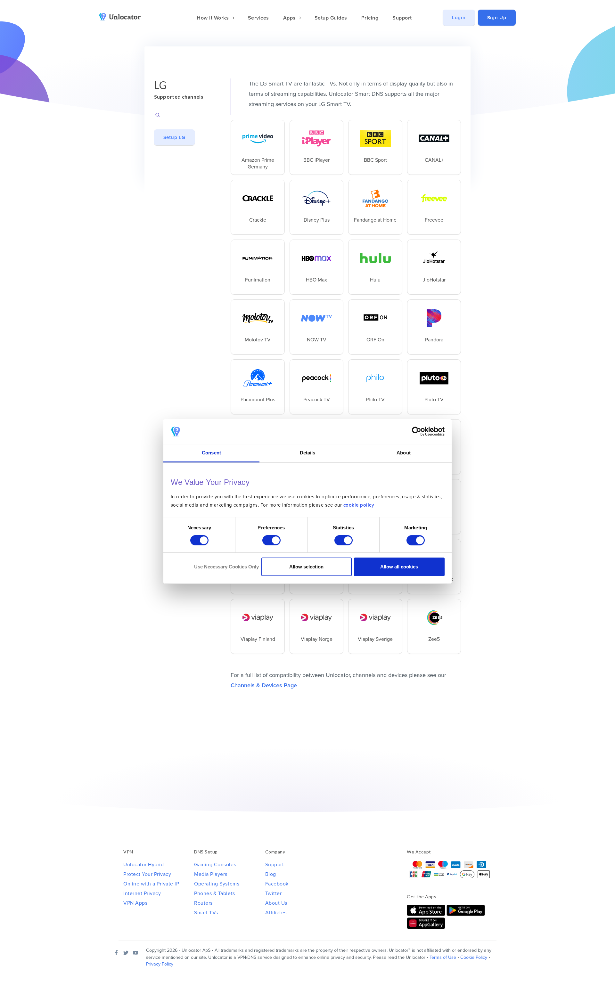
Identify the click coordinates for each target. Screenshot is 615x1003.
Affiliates (276, 912)
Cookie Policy (473, 957)
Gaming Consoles (215, 864)
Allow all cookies (399, 566)
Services (258, 18)
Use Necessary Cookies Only (226, 566)
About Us (276, 903)
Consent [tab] (211, 452)
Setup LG (174, 137)
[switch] (271, 540)
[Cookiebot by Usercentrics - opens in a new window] (417, 431)
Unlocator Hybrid (143, 864)
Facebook (277, 884)
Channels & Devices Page (264, 685)
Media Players (210, 874)
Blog (270, 874)
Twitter (273, 893)
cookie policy (358, 505)
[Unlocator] (123, 17)
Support (402, 18)
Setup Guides (331, 18)
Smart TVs (206, 912)
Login (459, 17)
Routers (203, 903)
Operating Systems (216, 884)
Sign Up (496, 17)
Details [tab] (308, 452)
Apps (290, 18)
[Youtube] (135, 952)
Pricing (370, 18)
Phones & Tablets (214, 893)
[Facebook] (116, 952)
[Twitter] (125, 952)
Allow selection (306, 566)
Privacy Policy (159, 964)
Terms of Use (443, 957)
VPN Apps (135, 903)
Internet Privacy (142, 893)
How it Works (213, 18)
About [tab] (404, 452)
